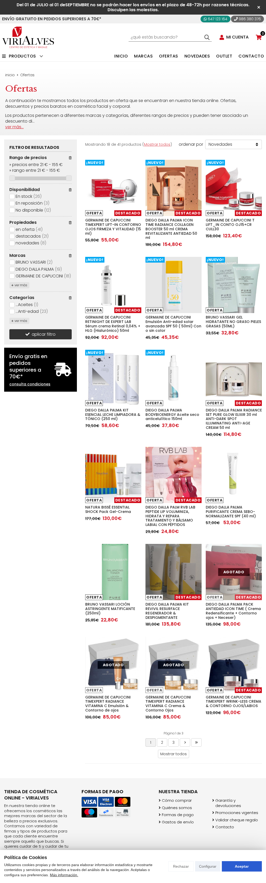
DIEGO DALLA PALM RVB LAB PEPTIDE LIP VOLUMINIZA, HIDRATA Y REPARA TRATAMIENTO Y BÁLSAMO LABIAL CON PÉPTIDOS (170, 516)
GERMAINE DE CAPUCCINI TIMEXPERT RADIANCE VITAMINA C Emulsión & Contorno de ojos (108, 704)
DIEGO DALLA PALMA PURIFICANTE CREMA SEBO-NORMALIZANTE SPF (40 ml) (231, 512)
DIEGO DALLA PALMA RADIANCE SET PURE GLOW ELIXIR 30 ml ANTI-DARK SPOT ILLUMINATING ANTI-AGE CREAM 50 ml (234, 419)
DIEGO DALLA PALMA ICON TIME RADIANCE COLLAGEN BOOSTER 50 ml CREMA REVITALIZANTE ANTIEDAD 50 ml (171, 229)
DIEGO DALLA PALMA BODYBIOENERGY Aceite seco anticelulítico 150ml (172, 415)
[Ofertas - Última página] (196, 742)
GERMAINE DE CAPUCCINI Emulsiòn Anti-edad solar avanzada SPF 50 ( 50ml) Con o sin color (173, 324)
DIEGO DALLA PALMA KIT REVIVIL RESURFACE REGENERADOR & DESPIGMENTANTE (167, 611)
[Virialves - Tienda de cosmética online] (28, 37)
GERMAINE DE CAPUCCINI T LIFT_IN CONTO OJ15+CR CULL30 (230, 225)
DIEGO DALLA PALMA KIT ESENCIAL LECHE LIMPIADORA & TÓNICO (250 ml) (112, 415)
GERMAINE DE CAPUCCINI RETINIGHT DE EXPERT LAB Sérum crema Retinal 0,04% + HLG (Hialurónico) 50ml (112, 324)
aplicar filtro (44, 334)
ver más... (14, 127)
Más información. (64, 875)
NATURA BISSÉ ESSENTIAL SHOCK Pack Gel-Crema (108, 509)
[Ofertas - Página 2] (185, 742)
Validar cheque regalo (236, 820)
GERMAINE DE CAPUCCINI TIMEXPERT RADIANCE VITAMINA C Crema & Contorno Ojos (168, 704)
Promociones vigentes (236, 812)
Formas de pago (178, 814)
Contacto (224, 827)
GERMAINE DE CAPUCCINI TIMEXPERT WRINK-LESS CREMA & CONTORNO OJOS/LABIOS (233, 702)
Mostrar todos (157, 144)
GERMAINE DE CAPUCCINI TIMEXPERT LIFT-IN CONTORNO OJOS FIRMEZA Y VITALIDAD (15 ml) (113, 227)
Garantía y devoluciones (228, 803)
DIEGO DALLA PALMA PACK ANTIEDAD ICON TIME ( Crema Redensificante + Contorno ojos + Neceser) (233, 611)
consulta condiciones (29, 384)
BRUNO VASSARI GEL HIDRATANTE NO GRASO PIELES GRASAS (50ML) (233, 322)
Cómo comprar (177, 800)
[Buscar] (207, 37)
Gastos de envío (178, 822)
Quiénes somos (177, 807)
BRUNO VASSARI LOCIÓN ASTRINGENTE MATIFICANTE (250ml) (110, 609)
